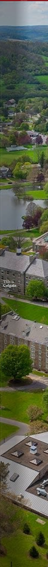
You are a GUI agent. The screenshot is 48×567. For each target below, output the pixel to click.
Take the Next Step (39, 2)
